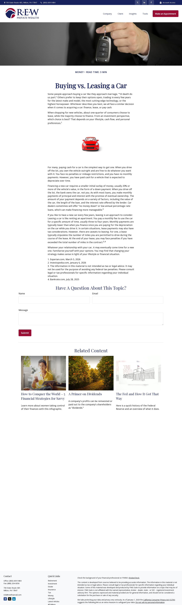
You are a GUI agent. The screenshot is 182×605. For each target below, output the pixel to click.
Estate (50, 586)
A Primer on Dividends (85, 394)
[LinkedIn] (144, 2)
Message (23, 310)
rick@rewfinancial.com (12, 595)
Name (22, 293)
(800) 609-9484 (49, 2)
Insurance (52, 589)
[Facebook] (151, 2)
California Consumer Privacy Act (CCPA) (159, 600)
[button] (107, 13)
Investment (52, 583)
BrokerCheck (134, 578)
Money (50, 595)
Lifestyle (51, 598)
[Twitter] (137, 2)
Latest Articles (53, 601)
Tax (49, 592)
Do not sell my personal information (150, 602)
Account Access (169, 2)
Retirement (52, 580)
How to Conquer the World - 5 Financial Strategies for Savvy (43, 396)
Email (95, 293)
